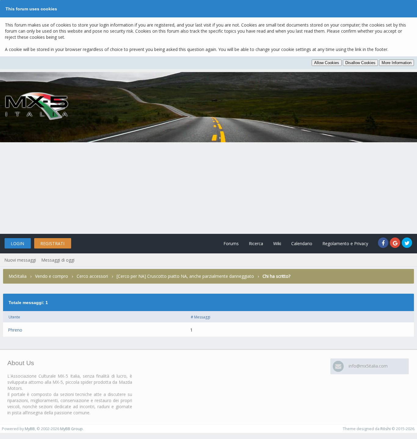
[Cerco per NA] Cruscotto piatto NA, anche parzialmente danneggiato (185, 276)
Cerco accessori (92, 276)
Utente (14, 317)
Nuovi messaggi (20, 260)
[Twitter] (407, 243)
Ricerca (256, 243)
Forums (231, 243)
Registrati (52, 243)
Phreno (15, 330)
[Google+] (396, 243)
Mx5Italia (18, 276)
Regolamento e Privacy (345, 243)
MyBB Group (71, 428)
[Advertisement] (208, 188)
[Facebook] (384, 243)
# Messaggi (200, 317)
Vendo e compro (51, 276)
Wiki (277, 243)
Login (17, 243)
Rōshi (385, 428)
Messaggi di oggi (57, 260)
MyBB (30, 428)
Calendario (301, 243)
